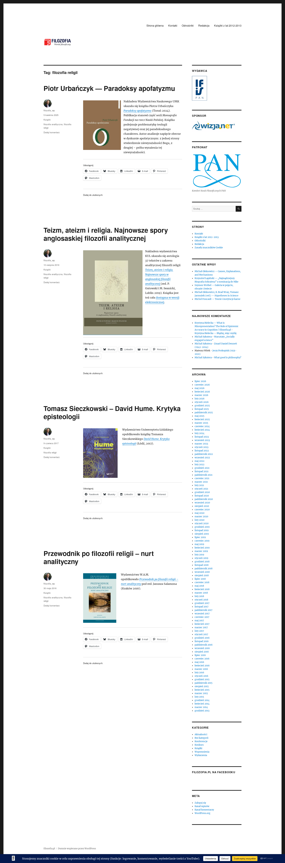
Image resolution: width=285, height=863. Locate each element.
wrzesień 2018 (202, 572)
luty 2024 (199, 433)
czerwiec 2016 (202, 658)
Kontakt (172, 25)
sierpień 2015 (202, 686)
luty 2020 (199, 520)
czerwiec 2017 (202, 617)
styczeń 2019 (201, 558)
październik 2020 (204, 499)
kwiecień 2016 (202, 665)
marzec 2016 (201, 669)
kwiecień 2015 (202, 689)
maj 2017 (199, 620)
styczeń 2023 (201, 447)
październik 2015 (203, 683)
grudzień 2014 (202, 700)
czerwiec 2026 (202, 384)
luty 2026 (200, 398)
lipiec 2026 (200, 381)
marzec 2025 (201, 423)
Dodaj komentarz (52, 132)
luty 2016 (199, 672)
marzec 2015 (201, 693)
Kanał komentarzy (204, 809)
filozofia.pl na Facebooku (213, 772)
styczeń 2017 (201, 634)
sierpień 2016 (202, 651)
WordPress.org (202, 813)
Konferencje (201, 741)
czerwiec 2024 (202, 426)
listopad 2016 (202, 641)
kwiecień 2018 (202, 589)
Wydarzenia (201, 755)
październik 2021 (203, 475)
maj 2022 (199, 461)
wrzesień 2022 (202, 457)
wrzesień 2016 (202, 648)
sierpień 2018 (202, 575)
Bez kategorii (201, 738)
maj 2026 (200, 388)
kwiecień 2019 (202, 547)
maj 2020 (199, 513)
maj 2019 (199, 544)
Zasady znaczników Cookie (209, 247)
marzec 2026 (201, 395)
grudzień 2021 (202, 468)
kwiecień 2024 (202, 429)
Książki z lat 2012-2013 (227, 25)
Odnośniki (188, 25)
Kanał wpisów (202, 806)
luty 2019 (199, 554)
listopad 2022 (202, 450)
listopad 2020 (202, 495)
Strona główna (155, 25)
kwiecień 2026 (202, 391)
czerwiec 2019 (202, 540)
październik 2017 (203, 610)
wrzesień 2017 (202, 613)
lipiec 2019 (200, 537)
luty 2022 (199, 464)
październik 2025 (204, 412)
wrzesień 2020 (202, 502)
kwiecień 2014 (202, 703)
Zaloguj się (200, 802)
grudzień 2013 (202, 710)
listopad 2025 (202, 409)
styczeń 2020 (201, 523)
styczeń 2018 (201, 599)
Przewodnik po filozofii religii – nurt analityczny (99, 557)
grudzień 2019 (202, 527)
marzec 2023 (201, 443)
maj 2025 (199, 416)
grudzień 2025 (202, 405)
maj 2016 (199, 662)
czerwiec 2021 (202, 478)
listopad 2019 (202, 530)
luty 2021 (199, 485)
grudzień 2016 (202, 637)
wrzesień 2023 (202, 440)
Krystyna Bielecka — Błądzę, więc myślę (216, 333)
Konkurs (199, 744)
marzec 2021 (201, 481)
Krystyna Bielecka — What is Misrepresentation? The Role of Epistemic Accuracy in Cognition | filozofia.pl (216, 326)
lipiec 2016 (200, 655)
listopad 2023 (202, 436)
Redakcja (203, 25)
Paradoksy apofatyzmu (137, 110)
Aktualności (201, 734)
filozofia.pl (49, 848)
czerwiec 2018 (202, 582)
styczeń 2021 (201, 488)
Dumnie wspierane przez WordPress (77, 848)
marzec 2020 (201, 516)
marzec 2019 (201, 551)
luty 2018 (199, 596)
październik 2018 (203, 568)
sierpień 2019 (202, 533)
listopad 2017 (201, 606)
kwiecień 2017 (202, 624)
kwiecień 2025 (202, 419)
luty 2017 (199, 631)
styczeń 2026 (202, 402)
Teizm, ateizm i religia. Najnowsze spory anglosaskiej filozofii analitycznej (106, 234)
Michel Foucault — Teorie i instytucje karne (217, 299)
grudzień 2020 (202, 492)
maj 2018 (199, 585)
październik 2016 (204, 644)
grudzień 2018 (202, 561)
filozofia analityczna (53, 124)
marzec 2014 (201, 707)
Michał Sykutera (203, 336)
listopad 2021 (201, 471)
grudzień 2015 (202, 679)
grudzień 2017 (202, 603)
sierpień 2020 (202, 506)
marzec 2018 (201, 592)
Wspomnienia (202, 751)
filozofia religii (50, 452)
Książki (47, 119)
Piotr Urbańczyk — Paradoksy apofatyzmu (109, 88)
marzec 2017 (201, 627)
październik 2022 (204, 454)
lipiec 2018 (200, 579)
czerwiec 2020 (202, 509)
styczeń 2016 (201, 676)
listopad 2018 (201, 565)
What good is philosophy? (227, 357)
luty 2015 (199, 696)
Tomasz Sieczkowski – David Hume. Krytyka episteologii (112, 412)
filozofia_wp (49, 110)
